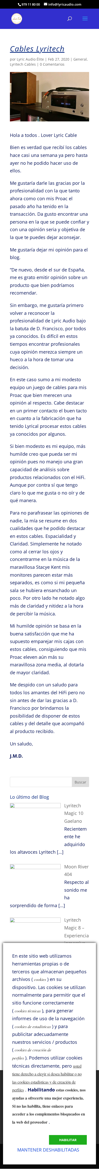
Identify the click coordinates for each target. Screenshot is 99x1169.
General (80, 59)
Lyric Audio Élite (30, 59)
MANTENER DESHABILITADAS (48, 1150)
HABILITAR (68, 1140)
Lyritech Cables (23, 64)
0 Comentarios (52, 64)
